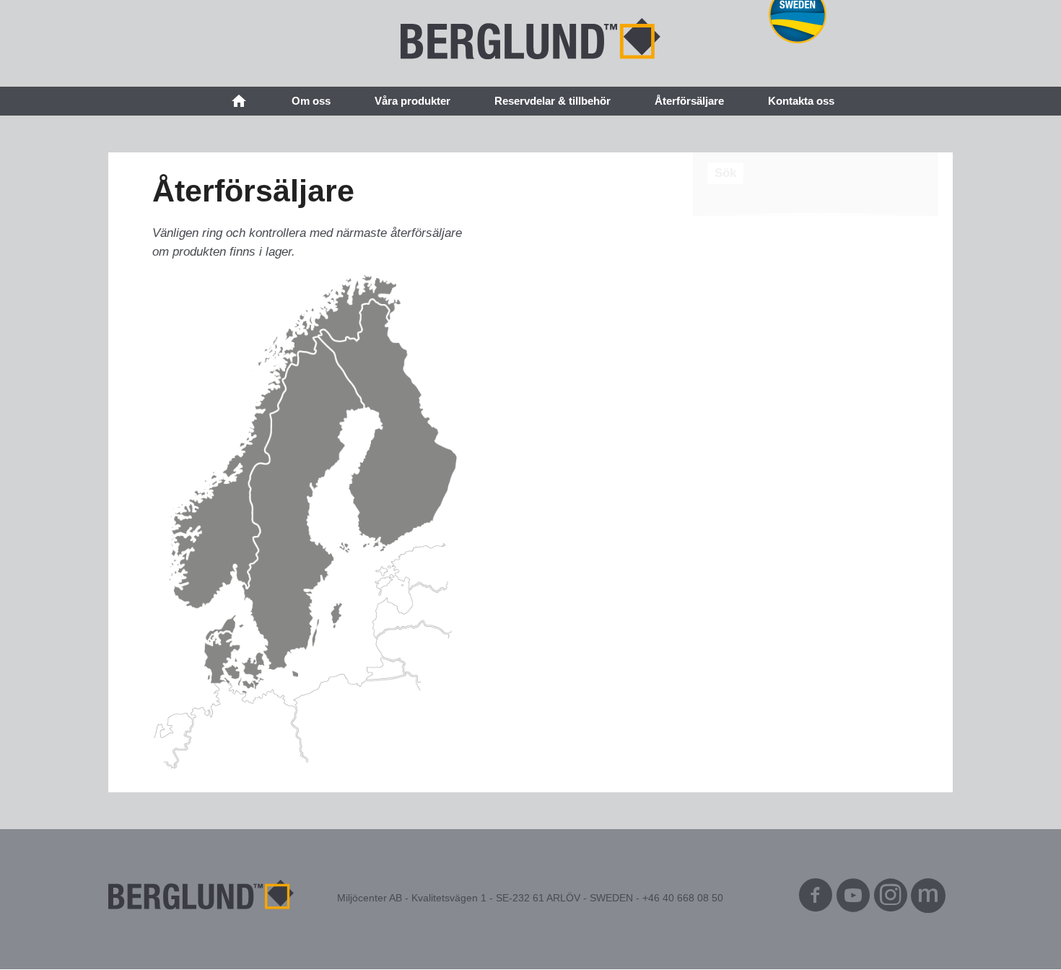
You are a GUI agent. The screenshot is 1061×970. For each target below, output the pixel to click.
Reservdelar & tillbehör (552, 101)
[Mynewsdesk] (928, 899)
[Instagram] (890, 899)
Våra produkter (412, 101)
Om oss (311, 101)
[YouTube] (853, 899)
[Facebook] (815, 899)
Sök (725, 173)
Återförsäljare (689, 101)
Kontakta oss (801, 101)
